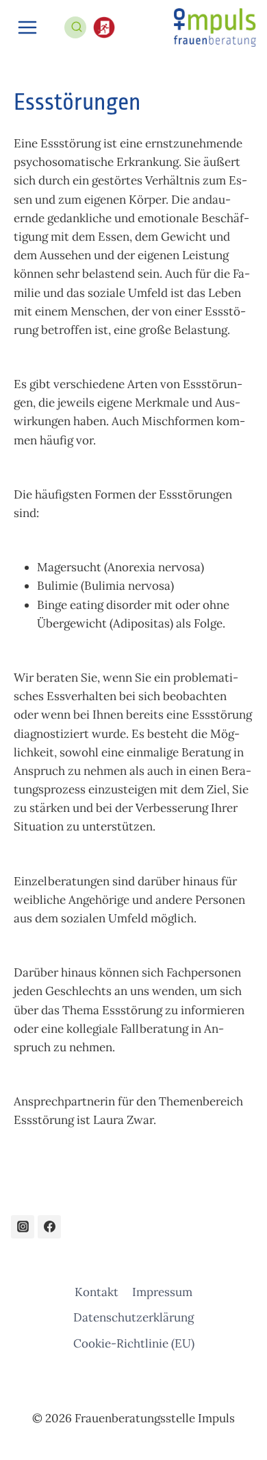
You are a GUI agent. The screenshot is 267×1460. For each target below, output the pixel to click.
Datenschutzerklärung (133, 1317)
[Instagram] (22, 1226)
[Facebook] (49, 1226)
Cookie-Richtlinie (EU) (133, 1343)
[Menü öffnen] (27, 27)
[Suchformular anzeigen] (82, 22)
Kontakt (96, 1292)
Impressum (162, 1292)
